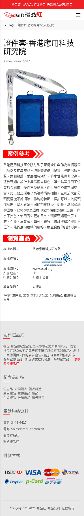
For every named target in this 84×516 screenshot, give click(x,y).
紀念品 (8, 389)
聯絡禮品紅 (11, 441)
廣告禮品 (9, 393)
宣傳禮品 (24, 393)
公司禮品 (56, 295)
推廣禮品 (70, 295)
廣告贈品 (38, 397)
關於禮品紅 (11, 435)
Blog (11, 25)
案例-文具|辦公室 (35, 295)
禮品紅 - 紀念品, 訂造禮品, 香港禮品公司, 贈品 (42, 4)
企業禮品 (9, 397)
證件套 (16, 295)
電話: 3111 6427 (14, 422)
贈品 (6, 300)
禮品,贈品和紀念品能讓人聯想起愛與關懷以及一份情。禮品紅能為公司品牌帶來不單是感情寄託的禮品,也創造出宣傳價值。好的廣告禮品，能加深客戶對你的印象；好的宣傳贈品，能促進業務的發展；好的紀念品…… (41, 352)
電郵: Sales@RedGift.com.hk (23, 429)
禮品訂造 (35, 389)
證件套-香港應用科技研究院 (36, 25)
